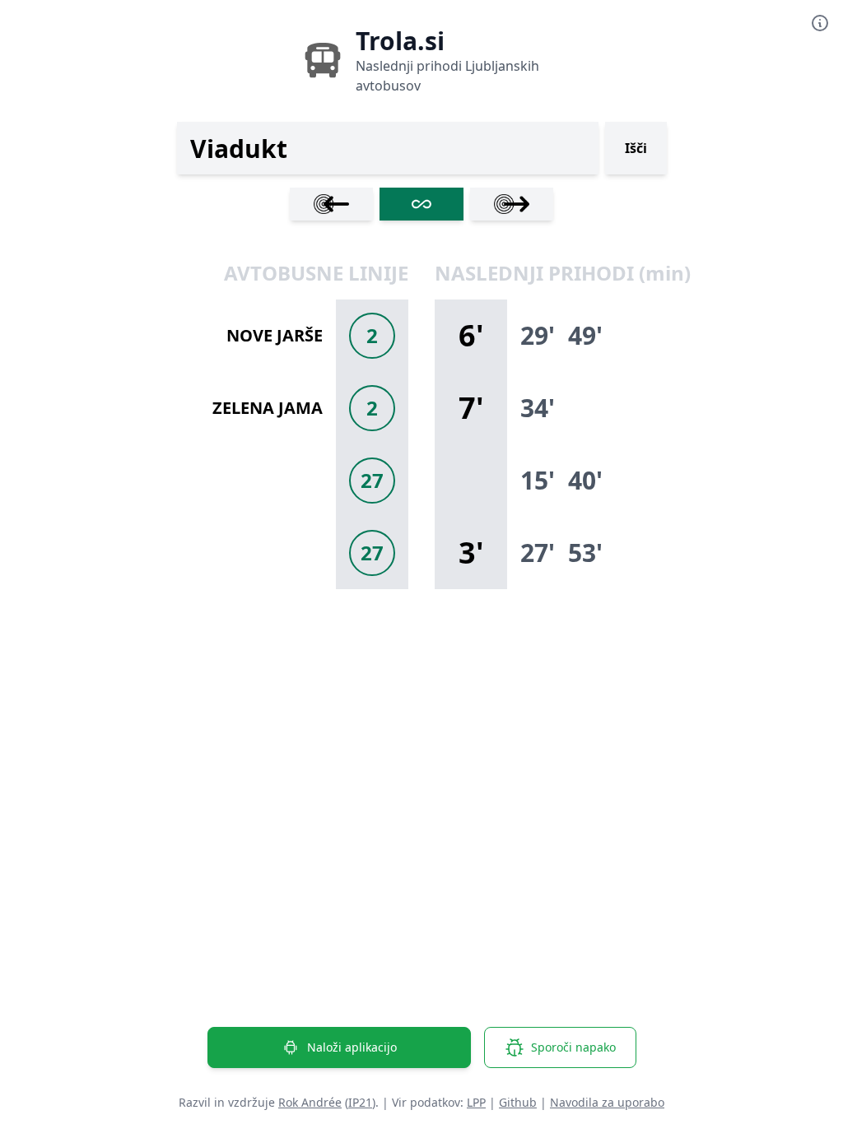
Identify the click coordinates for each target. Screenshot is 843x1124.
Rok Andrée (310, 1102)
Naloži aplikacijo (352, 1047)
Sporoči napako (573, 1047)
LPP (476, 1102)
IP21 (360, 1102)
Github (518, 1102)
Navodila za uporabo (607, 1102)
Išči (636, 148)
